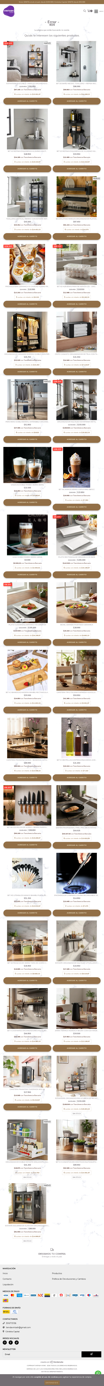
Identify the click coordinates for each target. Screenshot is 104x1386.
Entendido (52, 1383)
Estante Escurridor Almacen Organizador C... (27, 1226)
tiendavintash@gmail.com (18, 1327)
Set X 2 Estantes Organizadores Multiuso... (27, 1031)
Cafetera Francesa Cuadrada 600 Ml (27, 1089)
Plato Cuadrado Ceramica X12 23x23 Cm (27, 625)
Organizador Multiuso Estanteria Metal (76, 422)
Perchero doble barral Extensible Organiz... (27, 422)
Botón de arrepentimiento (52, 1372)
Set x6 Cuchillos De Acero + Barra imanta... (27, 827)
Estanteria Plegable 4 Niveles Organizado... (27, 83)
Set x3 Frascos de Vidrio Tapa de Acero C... (27, 963)
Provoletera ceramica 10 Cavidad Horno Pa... (27, 286)
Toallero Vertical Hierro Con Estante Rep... (27, 219)
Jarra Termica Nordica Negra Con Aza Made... (77, 1031)
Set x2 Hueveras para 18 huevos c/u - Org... (77, 286)
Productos (57, 1273)
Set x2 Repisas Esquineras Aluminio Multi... (27, 151)
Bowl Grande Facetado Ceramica (76, 625)
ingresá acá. (72, 1369)
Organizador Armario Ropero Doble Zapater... (27, 354)
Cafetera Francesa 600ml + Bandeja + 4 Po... (27, 760)
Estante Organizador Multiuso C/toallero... (76, 963)
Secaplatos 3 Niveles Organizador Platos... (77, 219)
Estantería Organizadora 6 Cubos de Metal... (76, 1098)
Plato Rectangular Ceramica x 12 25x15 (76, 557)
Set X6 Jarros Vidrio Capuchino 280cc (77, 489)
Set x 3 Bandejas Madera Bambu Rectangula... (27, 692)
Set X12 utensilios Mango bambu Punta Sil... (27, 895)
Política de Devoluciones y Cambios (69, 1279)
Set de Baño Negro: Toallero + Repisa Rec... (76, 83)
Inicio (5, 1273)
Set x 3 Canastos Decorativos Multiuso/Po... (77, 1162)
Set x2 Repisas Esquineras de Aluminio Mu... (77, 151)
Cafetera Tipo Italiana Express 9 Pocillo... (77, 692)
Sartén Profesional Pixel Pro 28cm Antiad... (77, 828)
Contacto (7, 1279)
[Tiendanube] (52, 1363)
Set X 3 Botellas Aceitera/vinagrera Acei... (77, 760)
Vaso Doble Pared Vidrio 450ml (27, 557)
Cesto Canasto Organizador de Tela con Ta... (76, 354)
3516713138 (11, 1323)
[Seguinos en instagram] (5, 1342)
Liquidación (8, 1284)
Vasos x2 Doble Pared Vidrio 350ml (27, 485)
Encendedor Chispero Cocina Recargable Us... (76, 895)
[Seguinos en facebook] (11, 1342)
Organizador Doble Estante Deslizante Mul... (27, 1162)
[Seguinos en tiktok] (17, 1342)
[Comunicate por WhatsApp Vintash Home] (98, 1373)
